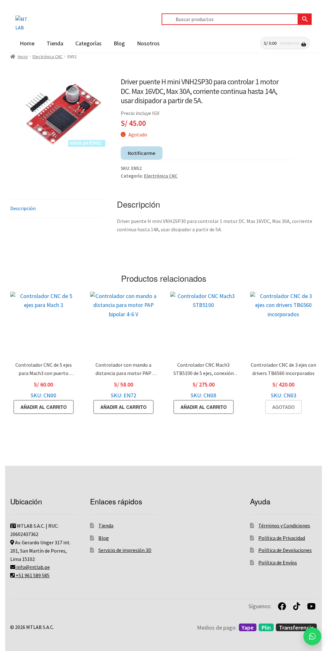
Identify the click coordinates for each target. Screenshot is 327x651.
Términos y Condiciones (284, 525)
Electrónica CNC (48, 56)
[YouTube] (311, 606)
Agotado (283, 407)
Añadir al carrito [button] (43, 407)
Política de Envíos (277, 562)
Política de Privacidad (281, 538)
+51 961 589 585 (32, 575)
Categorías (88, 43)
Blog (119, 43)
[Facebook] (282, 606)
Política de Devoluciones (285, 550)
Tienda (55, 43)
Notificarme (141, 153)
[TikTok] (296, 606)
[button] (312, 636)
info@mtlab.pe (32, 567)
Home (27, 43)
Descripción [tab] (23, 208)
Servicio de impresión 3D (124, 550)
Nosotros (148, 43)
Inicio (23, 56)
